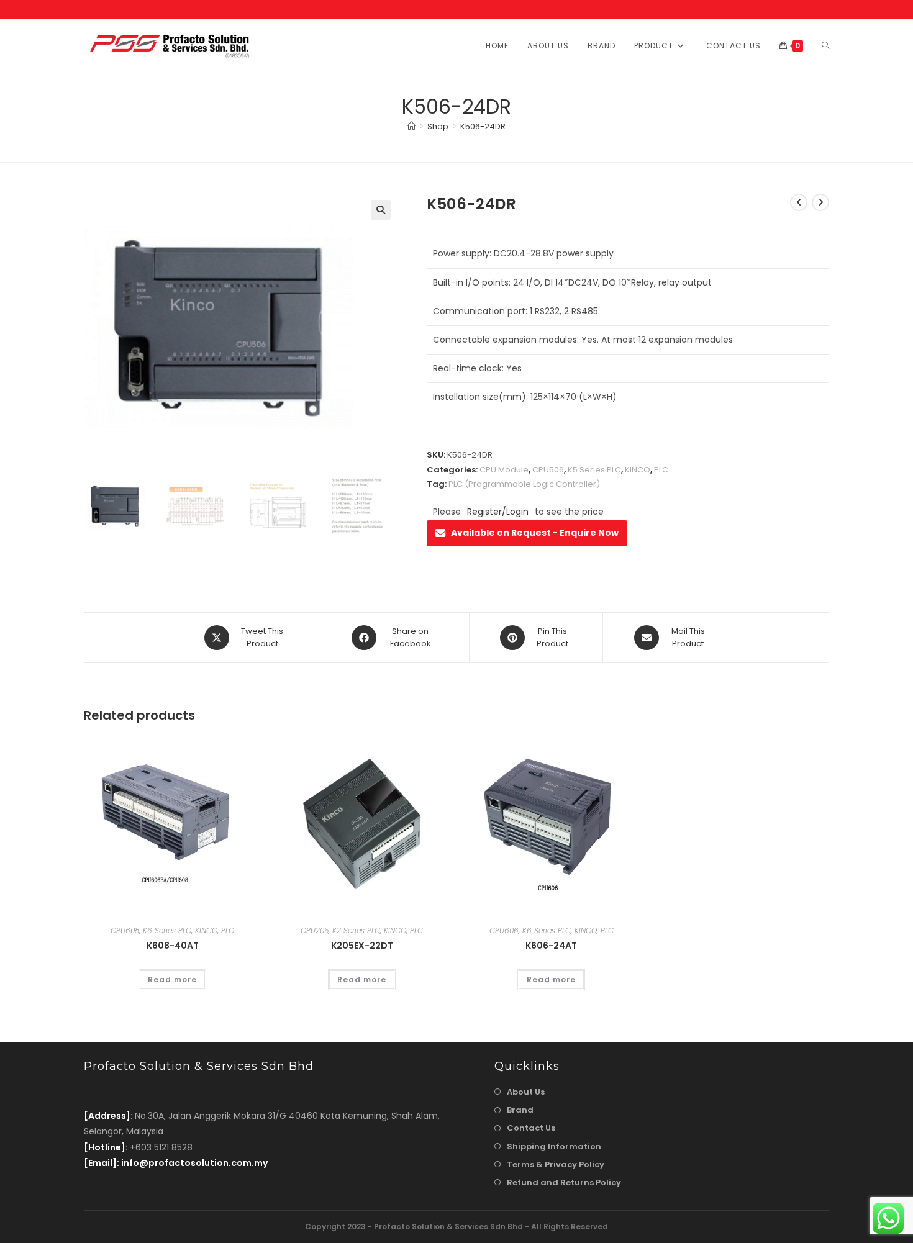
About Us (526, 1092)
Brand (520, 1110)
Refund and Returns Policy (564, 1182)
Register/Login (498, 511)
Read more (172, 979)
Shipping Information (554, 1146)
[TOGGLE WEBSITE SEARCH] (825, 45)
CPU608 (125, 930)
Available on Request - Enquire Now (535, 533)
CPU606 (504, 930)
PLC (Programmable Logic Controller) (524, 484)
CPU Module (504, 470)
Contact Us (531, 1128)
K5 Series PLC (594, 470)
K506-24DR (483, 126)
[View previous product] (798, 202)
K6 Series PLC (167, 930)
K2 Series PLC (356, 930)
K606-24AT (551, 945)
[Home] (411, 126)
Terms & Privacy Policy (555, 1164)
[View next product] (820, 202)
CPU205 (315, 930)
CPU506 (548, 470)
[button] (381, 210)
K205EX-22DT (362, 945)
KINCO (637, 470)
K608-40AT (173, 945)
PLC (661, 470)
